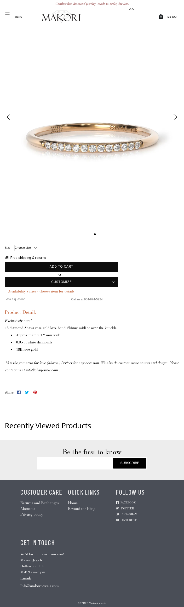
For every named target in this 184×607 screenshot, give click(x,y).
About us (27, 508)
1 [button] (89, 234)
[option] (92, 136)
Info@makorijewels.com (39, 586)
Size (8, 247)
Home (73, 503)
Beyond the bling (81, 508)
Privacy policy (31, 514)
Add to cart (61, 266)
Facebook (128, 502)
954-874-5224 (93, 299)
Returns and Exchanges (39, 503)
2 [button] (95, 234)
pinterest (129, 520)
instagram (129, 514)
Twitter (127, 508)
